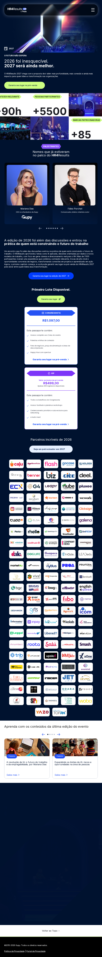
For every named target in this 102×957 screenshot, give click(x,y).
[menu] (93, 10)
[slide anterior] (40, 228)
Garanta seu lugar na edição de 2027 (49, 276)
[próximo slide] (62, 228)
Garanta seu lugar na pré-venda (22, 85)
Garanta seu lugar (49, 299)
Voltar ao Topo (49, 930)
